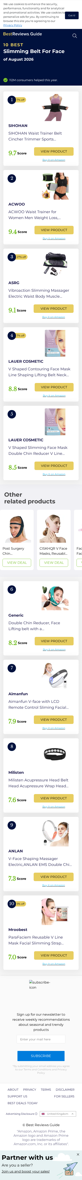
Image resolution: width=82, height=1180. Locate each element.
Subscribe (41, 1056)
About (13, 1089)
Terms (46, 1089)
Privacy (29, 1089)
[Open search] (75, 36)
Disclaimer (65, 1089)
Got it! (71, 15)
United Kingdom (57, 1113)
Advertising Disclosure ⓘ (21, 1113)
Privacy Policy (12, 25)
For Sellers (64, 1096)
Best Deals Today (23, 1103)
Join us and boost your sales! (26, 1171)
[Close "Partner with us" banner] (78, 1154)
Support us (17, 1096)
